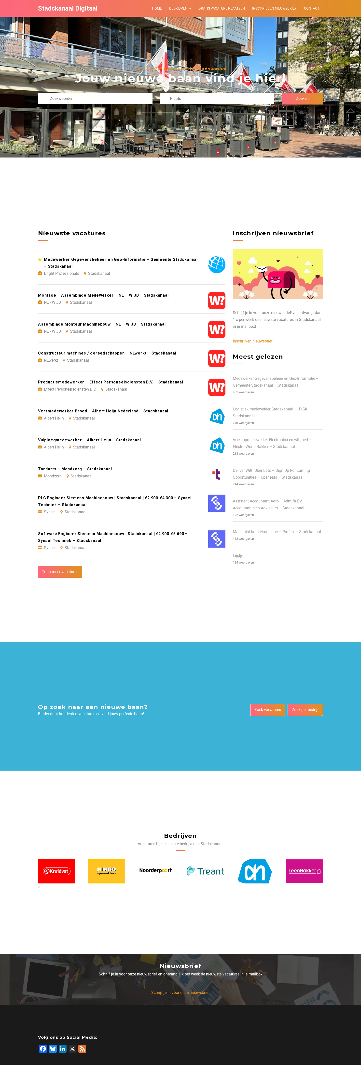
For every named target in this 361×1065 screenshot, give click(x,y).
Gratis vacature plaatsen (221, 8)
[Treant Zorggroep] (155, 871)
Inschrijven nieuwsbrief (274, 8)
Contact (311, 8)
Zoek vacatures (267, 709)
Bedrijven (178, 8)
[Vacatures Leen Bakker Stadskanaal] (255, 871)
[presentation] (38, 886)
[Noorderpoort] (106, 871)
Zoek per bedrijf (305, 709)
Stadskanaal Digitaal (67, 8)
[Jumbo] (56, 871)
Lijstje (238, 555)
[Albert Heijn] (205, 871)
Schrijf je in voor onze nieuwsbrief (180, 992)
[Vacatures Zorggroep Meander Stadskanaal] (304, 871)
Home (157, 8)
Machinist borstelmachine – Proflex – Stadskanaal (277, 531)
